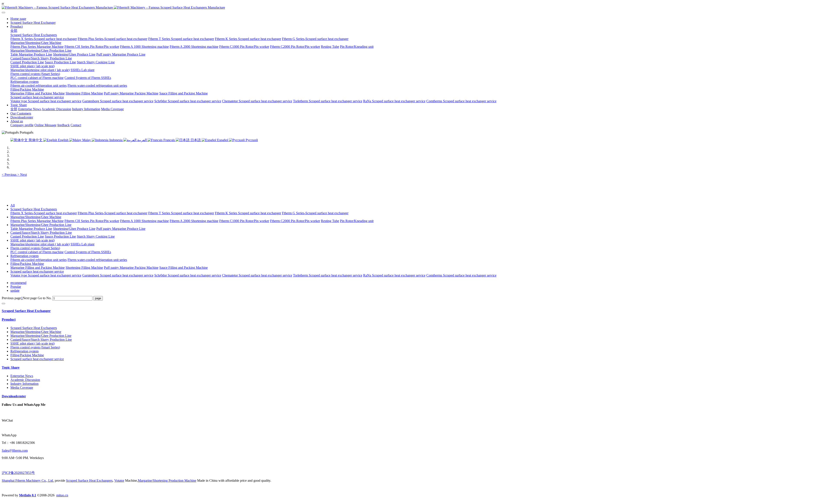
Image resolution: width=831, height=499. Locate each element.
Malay (86, 140)
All (12, 205)
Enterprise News (21, 376)
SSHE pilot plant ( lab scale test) (32, 240)
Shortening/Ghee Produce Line (74, 228)
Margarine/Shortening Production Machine (167, 480)
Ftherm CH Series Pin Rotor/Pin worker (91, 221)
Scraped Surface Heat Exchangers (33, 209)
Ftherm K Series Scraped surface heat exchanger (248, 213)
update (14, 290)
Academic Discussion (25, 380)
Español (222, 140)
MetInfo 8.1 (27, 495)
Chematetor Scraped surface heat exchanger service (257, 275)
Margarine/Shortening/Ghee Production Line (40, 225)
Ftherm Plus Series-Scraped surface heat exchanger (112, 213)
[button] (9, 174)
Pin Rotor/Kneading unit (357, 221)
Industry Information (24, 383)
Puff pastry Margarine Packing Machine (131, 267)
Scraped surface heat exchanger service (37, 271)
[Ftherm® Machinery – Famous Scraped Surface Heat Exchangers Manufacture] (415, 8)
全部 (13, 30)
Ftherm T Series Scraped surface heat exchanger (181, 213)
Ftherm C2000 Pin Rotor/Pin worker (295, 221)
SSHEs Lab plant (82, 244)
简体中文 (35, 140)
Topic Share (10, 367)
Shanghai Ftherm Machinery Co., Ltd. (28, 480)
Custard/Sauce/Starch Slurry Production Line (41, 232)
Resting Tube (330, 221)
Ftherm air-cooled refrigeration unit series (38, 260)
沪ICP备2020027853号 (18, 473)
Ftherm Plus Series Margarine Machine (37, 221)
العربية (142, 140)
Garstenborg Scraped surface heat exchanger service (117, 275)
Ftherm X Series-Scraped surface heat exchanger (43, 213)
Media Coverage (21, 387)
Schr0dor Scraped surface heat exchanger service (187, 275)
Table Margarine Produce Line (31, 228)
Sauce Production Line (60, 236)
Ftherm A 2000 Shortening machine (194, 221)
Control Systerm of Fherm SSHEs (87, 252)
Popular (15, 286)
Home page (18, 19)
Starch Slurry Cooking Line (96, 236)
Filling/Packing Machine (27, 263)
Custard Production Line (27, 236)
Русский (251, 140)
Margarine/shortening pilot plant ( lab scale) (40, 244)
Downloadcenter (14, 396)
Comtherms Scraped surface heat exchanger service (461, 275)
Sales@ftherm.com (15, 450)
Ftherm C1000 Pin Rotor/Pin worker (244, 221)
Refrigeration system (24, 256)
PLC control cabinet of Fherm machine (37, 252)
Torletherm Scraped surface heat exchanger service (327, 275)
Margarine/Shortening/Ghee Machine (35, 217)
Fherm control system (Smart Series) (35, 248)
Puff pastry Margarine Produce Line (120, 228)
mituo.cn (62, 495)
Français (169, 140)
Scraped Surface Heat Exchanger (26, 311)
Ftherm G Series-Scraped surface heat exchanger (315, 213)
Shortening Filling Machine (84, 267)
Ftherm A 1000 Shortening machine (144, 221)
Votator (119, 480)
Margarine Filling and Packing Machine (37, 267)
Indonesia (115, 140)
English (63, 140)
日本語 (196, 140)
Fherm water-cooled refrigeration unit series (97, 260)
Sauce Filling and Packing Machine (183, 267)
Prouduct (9, 319)
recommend (18, 283)
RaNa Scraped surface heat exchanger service (394, 275)
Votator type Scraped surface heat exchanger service (45, 275)
